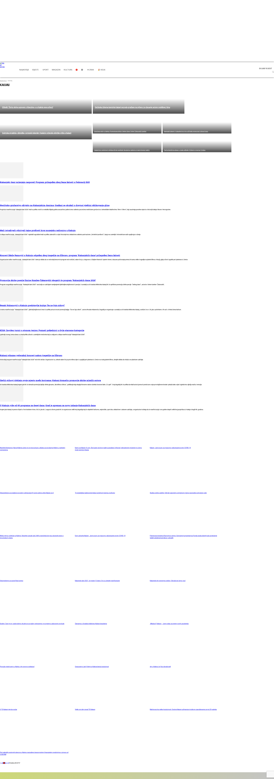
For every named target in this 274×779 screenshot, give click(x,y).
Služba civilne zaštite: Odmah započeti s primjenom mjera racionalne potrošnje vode (178, 493)
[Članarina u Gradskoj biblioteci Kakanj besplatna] (110, 603)
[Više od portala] (2, 69)
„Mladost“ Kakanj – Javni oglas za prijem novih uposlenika (169, 624)
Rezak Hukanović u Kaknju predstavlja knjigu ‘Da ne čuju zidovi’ (32, 305)
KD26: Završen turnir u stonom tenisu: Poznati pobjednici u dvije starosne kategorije (42, 330)
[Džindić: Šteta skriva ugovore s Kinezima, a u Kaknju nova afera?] (46, 101)
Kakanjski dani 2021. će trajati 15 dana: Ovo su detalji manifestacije (97, 581)
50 (6, 763)
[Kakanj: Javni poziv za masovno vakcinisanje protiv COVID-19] (185, 427)
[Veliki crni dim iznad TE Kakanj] (110, 689)
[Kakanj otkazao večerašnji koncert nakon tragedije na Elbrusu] (11, 351)
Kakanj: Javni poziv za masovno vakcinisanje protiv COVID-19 (170, 448)
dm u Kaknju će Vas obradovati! (160, 666)
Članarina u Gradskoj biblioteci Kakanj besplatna (91, 624)
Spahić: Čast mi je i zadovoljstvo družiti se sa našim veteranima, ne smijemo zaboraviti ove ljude (32, 624)
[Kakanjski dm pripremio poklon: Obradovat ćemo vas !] (185, 560)
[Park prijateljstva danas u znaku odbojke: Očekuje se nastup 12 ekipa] (197, 142)
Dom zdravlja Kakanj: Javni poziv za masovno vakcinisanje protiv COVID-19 (100, 536)
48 (2, 763)
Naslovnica (3, 81)
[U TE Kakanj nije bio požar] (35, 689)
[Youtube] (39, 776)
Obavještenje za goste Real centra (11, 581)
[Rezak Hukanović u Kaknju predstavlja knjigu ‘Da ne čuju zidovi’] (11, 301)
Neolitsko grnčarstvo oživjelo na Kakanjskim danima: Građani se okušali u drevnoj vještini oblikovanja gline (54, 205)
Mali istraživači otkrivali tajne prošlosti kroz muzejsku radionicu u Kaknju (38, 230)
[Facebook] (8, 776)
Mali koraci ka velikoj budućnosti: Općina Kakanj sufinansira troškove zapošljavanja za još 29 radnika (183, 709)
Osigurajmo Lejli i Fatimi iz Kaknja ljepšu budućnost (92, 666)
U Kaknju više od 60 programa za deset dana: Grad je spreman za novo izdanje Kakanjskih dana (48, 405)
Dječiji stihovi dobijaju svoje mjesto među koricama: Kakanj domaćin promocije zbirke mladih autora (50, 380)
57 (8, 763)
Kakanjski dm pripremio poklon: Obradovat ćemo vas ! (168, 581)
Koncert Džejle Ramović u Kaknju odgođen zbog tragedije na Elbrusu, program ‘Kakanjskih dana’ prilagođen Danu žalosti (60, 255)
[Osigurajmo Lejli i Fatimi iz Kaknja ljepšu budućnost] (110, 646)
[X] (32, 776)
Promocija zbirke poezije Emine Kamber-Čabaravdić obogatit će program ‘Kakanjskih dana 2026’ (48, 280)
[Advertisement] (39, 157)
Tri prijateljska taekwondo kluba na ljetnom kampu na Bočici (95, 493)
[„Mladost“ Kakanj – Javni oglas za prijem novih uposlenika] (185, 603)
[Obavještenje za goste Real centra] (35, 560)
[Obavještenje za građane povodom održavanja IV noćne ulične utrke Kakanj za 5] (35, 473)
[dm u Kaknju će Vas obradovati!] (185, 646)
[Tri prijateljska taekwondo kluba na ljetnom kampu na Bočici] (110, 473)
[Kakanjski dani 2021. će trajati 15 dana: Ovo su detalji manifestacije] (110, 560)
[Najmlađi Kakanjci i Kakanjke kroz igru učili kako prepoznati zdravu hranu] (197, 124)
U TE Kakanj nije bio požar (8, 709)
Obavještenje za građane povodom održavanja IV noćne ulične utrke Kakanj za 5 (27, 493)
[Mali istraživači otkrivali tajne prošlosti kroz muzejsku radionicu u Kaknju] (11, 226)
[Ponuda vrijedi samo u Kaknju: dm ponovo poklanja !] (35, 646)
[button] (273, 72)
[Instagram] (20, 776)
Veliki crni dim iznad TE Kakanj (85, 709)
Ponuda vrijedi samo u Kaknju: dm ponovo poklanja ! (17, 666)
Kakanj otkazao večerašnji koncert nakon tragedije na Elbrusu (31, 355)
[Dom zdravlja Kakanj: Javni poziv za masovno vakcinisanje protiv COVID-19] (110, 515)
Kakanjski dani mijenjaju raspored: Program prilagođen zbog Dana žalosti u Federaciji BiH (45, 182)
